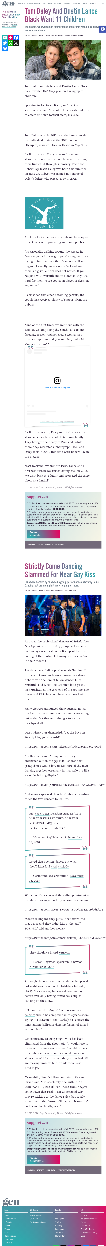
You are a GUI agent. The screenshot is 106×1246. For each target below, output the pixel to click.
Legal (83, 1236)
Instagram (59, 1219)
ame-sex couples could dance (60, 1053)
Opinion (8, 1232)
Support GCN (66, 3)
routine (48, 656)
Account (92, 3)
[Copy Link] (10, 37)
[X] (16, 43)
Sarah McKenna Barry (74, 35)
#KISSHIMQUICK (46, 823)
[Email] (5, 37)
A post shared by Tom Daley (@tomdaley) (57, 422)
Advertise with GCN (89, 1219)
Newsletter (60, 1236)
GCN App (34, 1219)
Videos (7, 1229)
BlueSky (58, 1225)
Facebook (59, 1229)
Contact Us (85, 1225)
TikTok (58, 1222)
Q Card (84, 1215)
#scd (54, 867)
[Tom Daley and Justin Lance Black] (63, 60)
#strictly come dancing (66, 1170)
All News (8, 1243)
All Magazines (35, 1215)
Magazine (20, 3)
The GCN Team (87, 1229)
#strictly (63, 867)
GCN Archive (57, 3)
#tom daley (59, 544)
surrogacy (64, 164)
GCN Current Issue (38, 1222)
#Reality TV (51, 1170)
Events (7, 1225)
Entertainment (10, 1219)
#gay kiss (40, 1170)
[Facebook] (16, 37)
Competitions (76, 3)
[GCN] (11, 1205)
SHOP (44, 3)
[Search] (103, 3)
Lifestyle (8, 1222)
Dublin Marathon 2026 (33, 3)
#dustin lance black (45, 544)
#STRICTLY (42, 814)
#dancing (31, 1170)
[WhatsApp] (10, 43)
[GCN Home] (8, 4)
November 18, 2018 (41, 967)
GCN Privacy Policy (89, 1232)
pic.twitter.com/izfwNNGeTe (48, 828)
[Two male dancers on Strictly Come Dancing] (63, 615)
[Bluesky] (5, 48)
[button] (102, 29)
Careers (84, 1222)
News (7, 1215)
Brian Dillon (70, 591)
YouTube (59, 1232)
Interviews (9, 1239)
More (84, 3)
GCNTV (50, 3)
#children (31, 544)
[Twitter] (5, 43)
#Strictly (64, 953)
